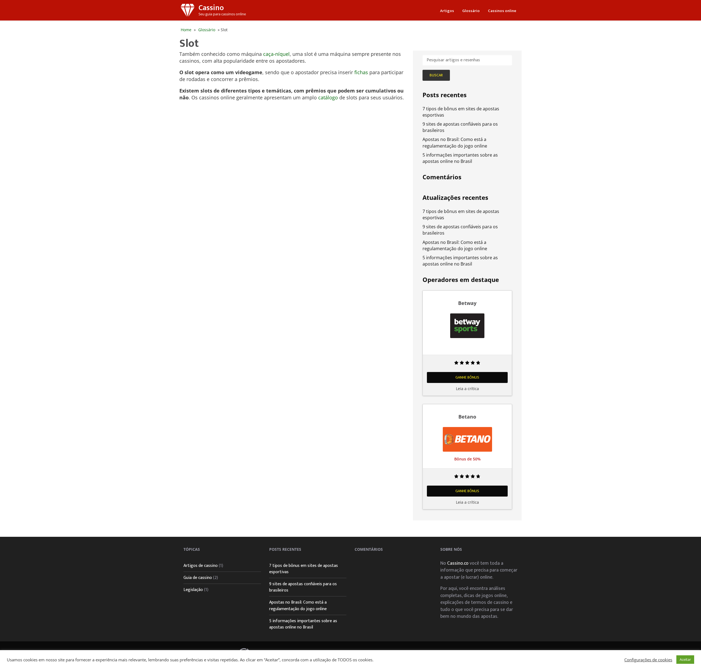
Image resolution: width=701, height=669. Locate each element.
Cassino (211, 7)
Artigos (447, 10)
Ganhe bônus (467, 377)
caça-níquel (276, 54)
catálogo (328, 97)
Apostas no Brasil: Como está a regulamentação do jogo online (455, 142)
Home (186, 29)
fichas (361, 72)
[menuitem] (447, 10)
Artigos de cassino (200, 565)
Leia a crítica (467, 388)
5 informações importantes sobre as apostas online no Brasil (460, 158)
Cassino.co (458, 563)
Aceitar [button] (685, 659)
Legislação (193, 589)
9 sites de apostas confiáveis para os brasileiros (303, 587)
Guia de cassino (197, 577)
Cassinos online (502, 10)
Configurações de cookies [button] (648, 659)
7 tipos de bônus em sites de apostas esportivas (303, 569)
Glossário (471, 10)
